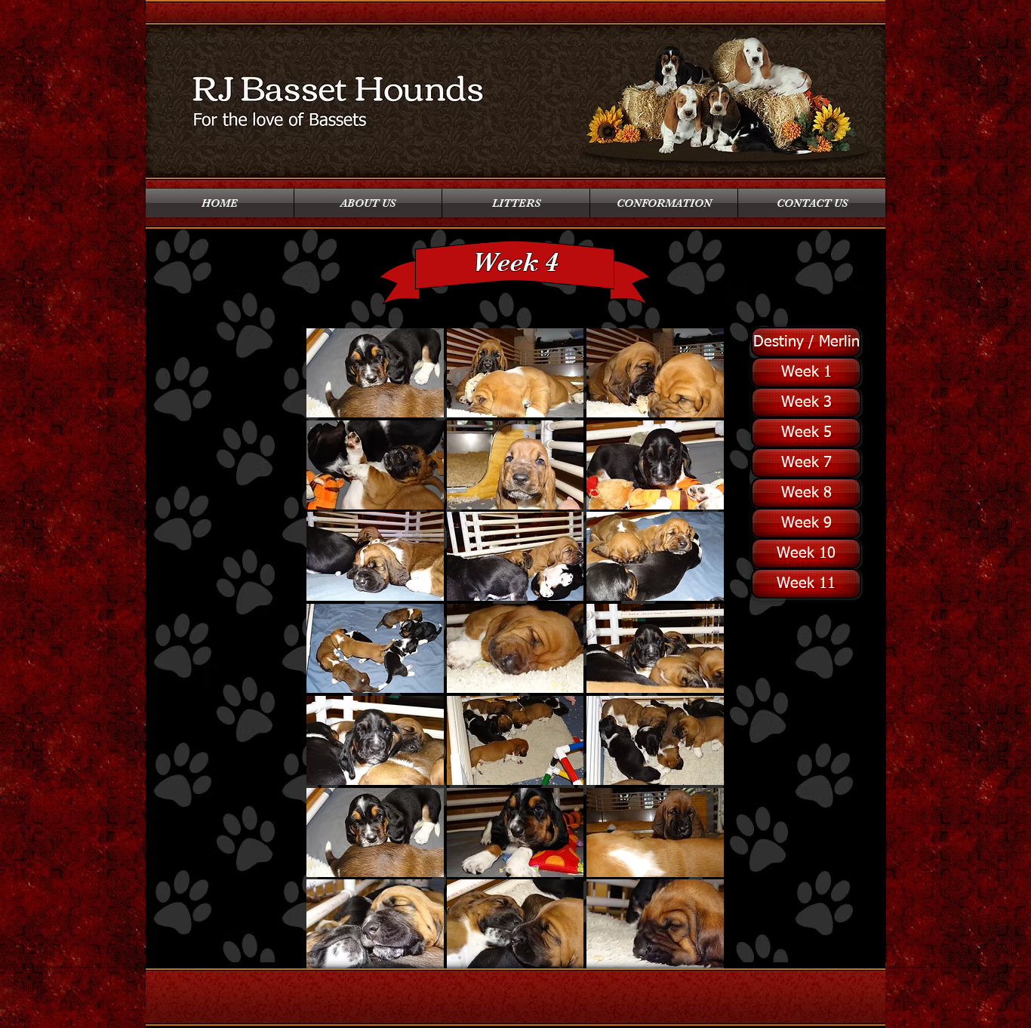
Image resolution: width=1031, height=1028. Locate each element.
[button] (375, 372)
